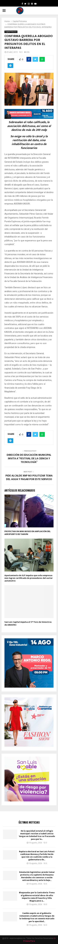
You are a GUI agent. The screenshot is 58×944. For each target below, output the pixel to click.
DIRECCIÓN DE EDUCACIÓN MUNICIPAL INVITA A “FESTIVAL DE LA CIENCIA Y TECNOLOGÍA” (29, 458)
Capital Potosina (11, 32)
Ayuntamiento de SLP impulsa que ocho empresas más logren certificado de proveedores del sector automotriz (28, 578)
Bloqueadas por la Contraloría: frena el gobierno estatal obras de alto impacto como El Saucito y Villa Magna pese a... (37, 896)
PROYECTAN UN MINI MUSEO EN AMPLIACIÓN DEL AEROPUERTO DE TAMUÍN (27, 533)
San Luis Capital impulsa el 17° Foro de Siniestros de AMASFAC (28, 623)
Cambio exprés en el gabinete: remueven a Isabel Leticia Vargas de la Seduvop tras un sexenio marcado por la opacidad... (36, 917)
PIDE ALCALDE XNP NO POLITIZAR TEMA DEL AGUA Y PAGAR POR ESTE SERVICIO (29, 477)
